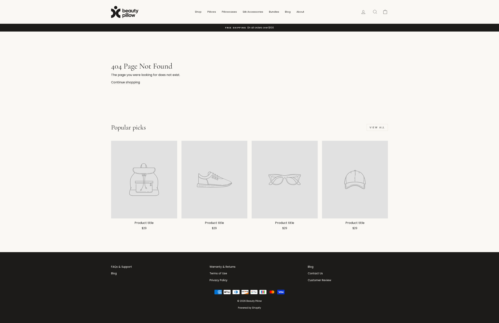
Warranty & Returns (222, 267)
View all (377, 127)
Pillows (211, 12)
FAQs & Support (121, 267)
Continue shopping (125, 82)
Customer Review (319, 280)
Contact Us (315, 273)
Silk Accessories (253, 12)
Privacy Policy (218, 280)
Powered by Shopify (249, 307)
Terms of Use (218, 273)
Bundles (274, 12)
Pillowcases (229, 12)
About (300, 12)
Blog (288, 12)
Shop (198, 12)
